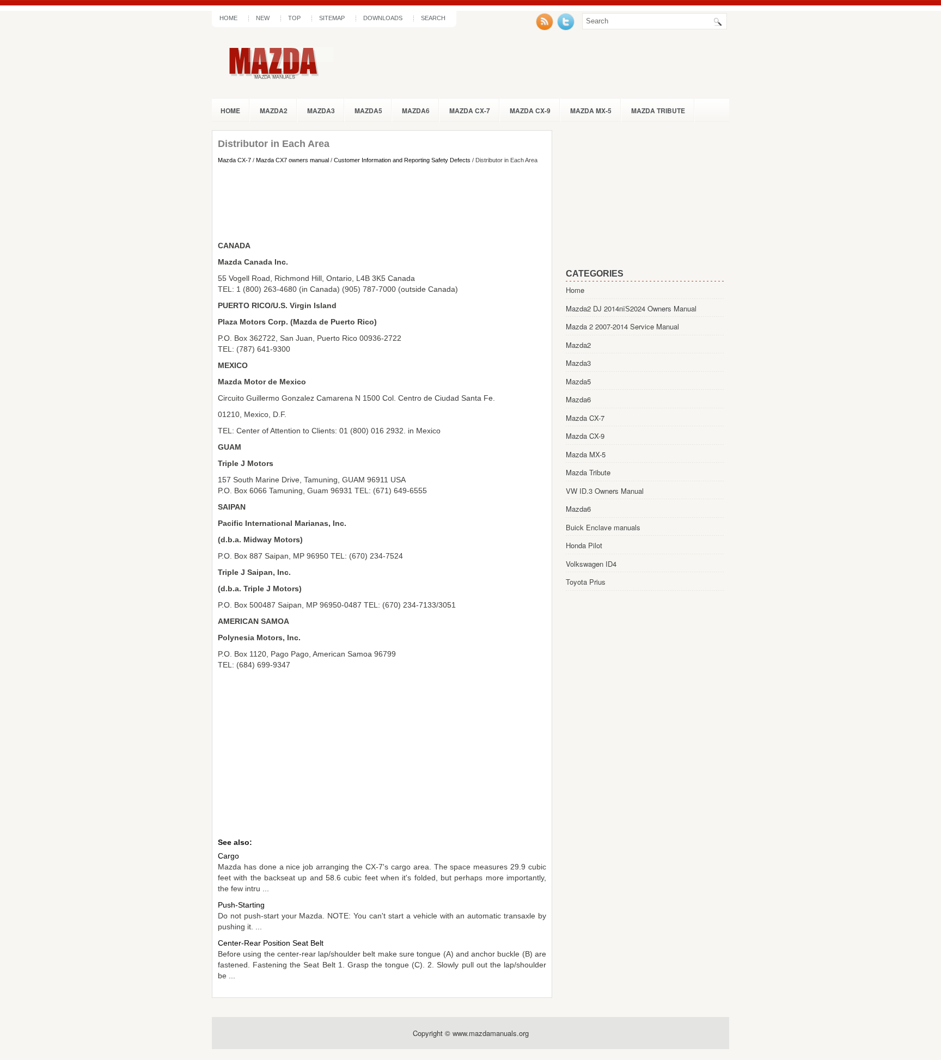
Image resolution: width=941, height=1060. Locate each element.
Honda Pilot (584, 545)
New (263, 18)
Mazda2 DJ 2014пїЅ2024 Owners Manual (631, 308)
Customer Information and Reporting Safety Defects (402, 160)
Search (433, 18)
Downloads (382, 18)
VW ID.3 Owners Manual (605, 491)
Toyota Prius (586, 582)
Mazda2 (274, 110)
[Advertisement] (382, 202)
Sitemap (332, 18)
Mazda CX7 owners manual (292, 160)
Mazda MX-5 (591, 110)
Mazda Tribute (658, 110)
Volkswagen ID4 (591, 564)
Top (294, 18)
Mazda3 (321, 110)
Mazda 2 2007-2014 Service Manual (622, 326)
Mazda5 (368, 110)
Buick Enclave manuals (603, 527)
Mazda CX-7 (469, 110)
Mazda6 (416, 110)
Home (228, 18)
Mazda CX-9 (530, 110)
